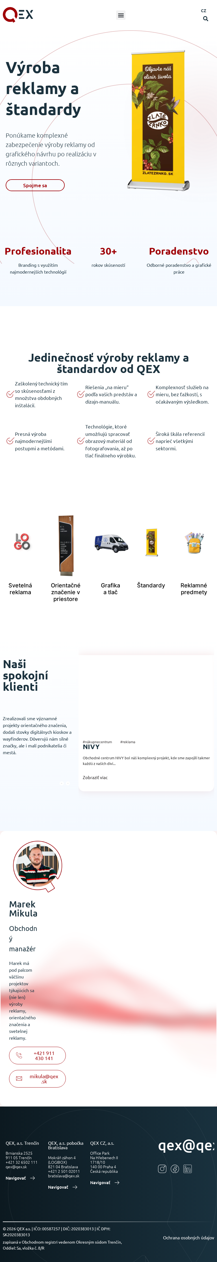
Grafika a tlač (110, 589)
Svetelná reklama (20, 589)
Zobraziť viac (95, 777)
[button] (120, 15)
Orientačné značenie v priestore (66, 592)
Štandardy (151, 585)
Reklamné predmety (194, 589)
